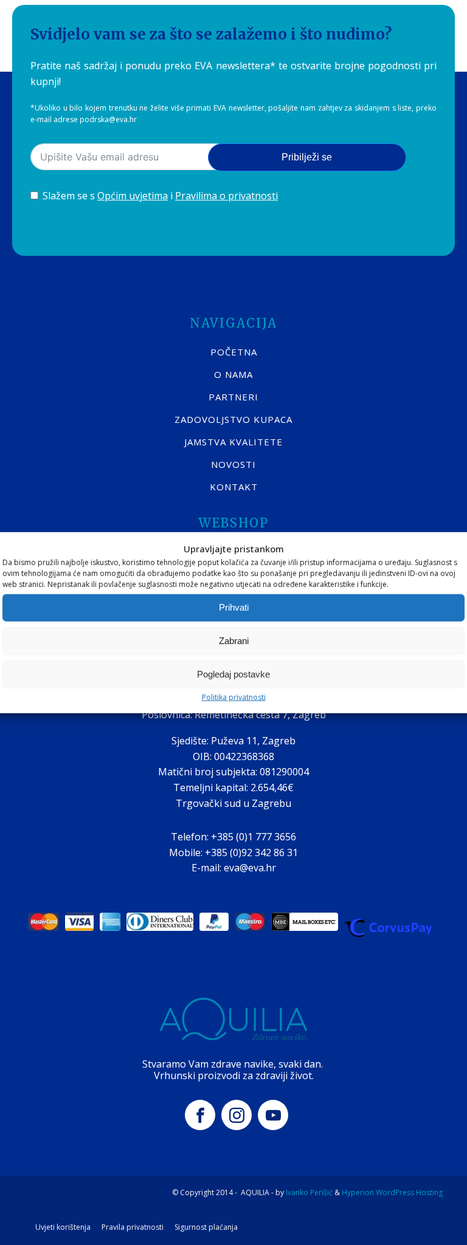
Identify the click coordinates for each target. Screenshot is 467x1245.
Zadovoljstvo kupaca (233, 419)
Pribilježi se (307, 157)
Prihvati (234, 607)
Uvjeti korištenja (63, 1227)
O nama (233, 374)
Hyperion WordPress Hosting (392, 1192)
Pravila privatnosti (133, 1227)
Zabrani (234, 641)
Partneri (233, 397)
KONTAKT (234, 487)
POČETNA (233, 352)
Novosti (233, 464)
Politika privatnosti (234, 696)
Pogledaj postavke (233, 674)
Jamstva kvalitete (233, 442)
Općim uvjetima (132, 195)
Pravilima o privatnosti (226, 195)
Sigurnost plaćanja (206, 1227)
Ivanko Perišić (309, 1192)
